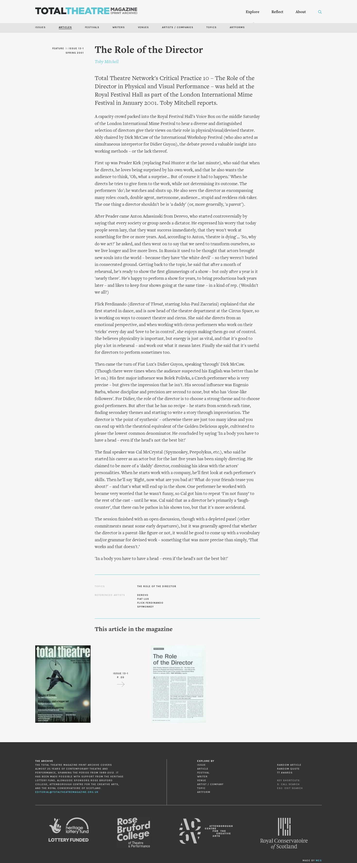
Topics (211, 27)
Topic (201, 788)
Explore (252, 12)
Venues (143, 27)
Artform (203, 792)
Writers (118, 27)
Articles (65, 27)
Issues (40, 27)
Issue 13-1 (76, 48)
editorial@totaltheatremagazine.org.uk (66, 792)
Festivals (92, 27)
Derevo (142, 595)
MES (319, 860)
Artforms (237, 27)
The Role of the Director (156, 586)
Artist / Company (210, 784)
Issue (201, 765)
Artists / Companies (177, 27)
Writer (202, 776)
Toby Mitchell (107, 62)
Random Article (289, 765)
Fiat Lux (143, 599)
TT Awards (285, 772)
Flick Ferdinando (150, 602)
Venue (201, 780)
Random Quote (288, 768)
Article (202, 768)
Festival (203, 772)
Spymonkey (145, 606)
